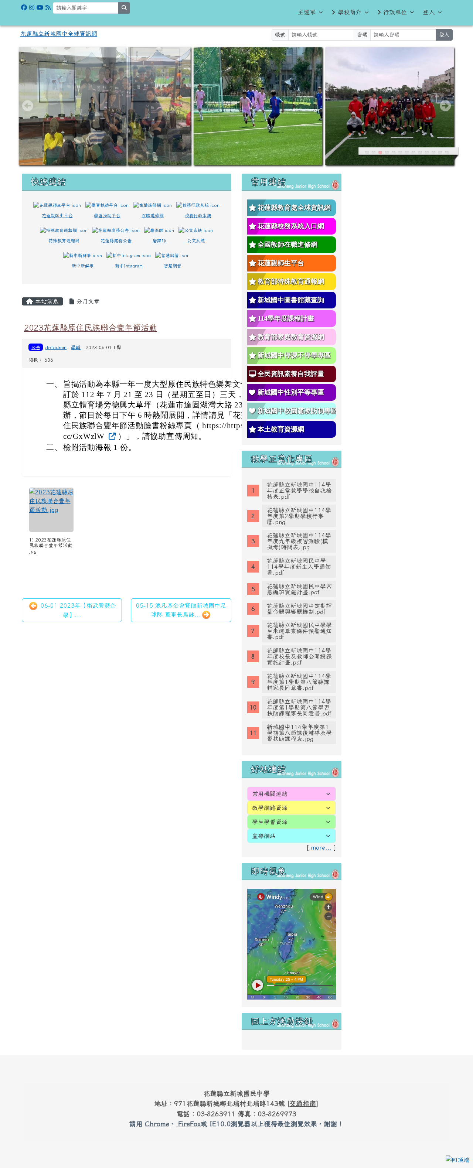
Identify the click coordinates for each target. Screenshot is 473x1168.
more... (321, 847)
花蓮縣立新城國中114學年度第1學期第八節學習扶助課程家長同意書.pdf (299, 707)
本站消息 (46, 301)
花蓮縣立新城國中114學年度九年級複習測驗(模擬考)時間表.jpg (299, 541)
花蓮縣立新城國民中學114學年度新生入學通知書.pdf (299, 567)
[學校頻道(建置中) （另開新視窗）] (40, 7)
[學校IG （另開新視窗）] (31, 7)
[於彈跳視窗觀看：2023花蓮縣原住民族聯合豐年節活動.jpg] (51, 510)
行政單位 (395, 12)
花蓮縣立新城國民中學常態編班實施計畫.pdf (299, 589)
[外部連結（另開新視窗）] (111, 436)
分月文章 (87, 301)
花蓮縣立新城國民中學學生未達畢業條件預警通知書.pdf (299, 631)
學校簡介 (349, 12)
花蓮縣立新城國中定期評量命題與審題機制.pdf (299, 609)
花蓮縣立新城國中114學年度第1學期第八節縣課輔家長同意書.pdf (299, 682)
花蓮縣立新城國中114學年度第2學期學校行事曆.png (299, 516)
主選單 (307, 12)
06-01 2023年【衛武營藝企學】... (77, 610)
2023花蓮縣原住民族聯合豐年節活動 (90, 327)
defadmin (56, 347)
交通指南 (302, 1103)
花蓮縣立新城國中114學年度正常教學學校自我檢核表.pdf (299, 490)
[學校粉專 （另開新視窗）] (24, 7)
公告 (35, 347)
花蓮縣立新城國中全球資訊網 (58, 34)
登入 (429, 12)
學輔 (76, 347)
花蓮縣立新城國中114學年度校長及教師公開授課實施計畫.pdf (299, 656)
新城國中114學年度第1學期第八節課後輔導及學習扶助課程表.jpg (299, 733)
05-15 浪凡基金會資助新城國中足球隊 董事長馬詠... (181, 609)
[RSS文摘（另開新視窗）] (48, 7)
